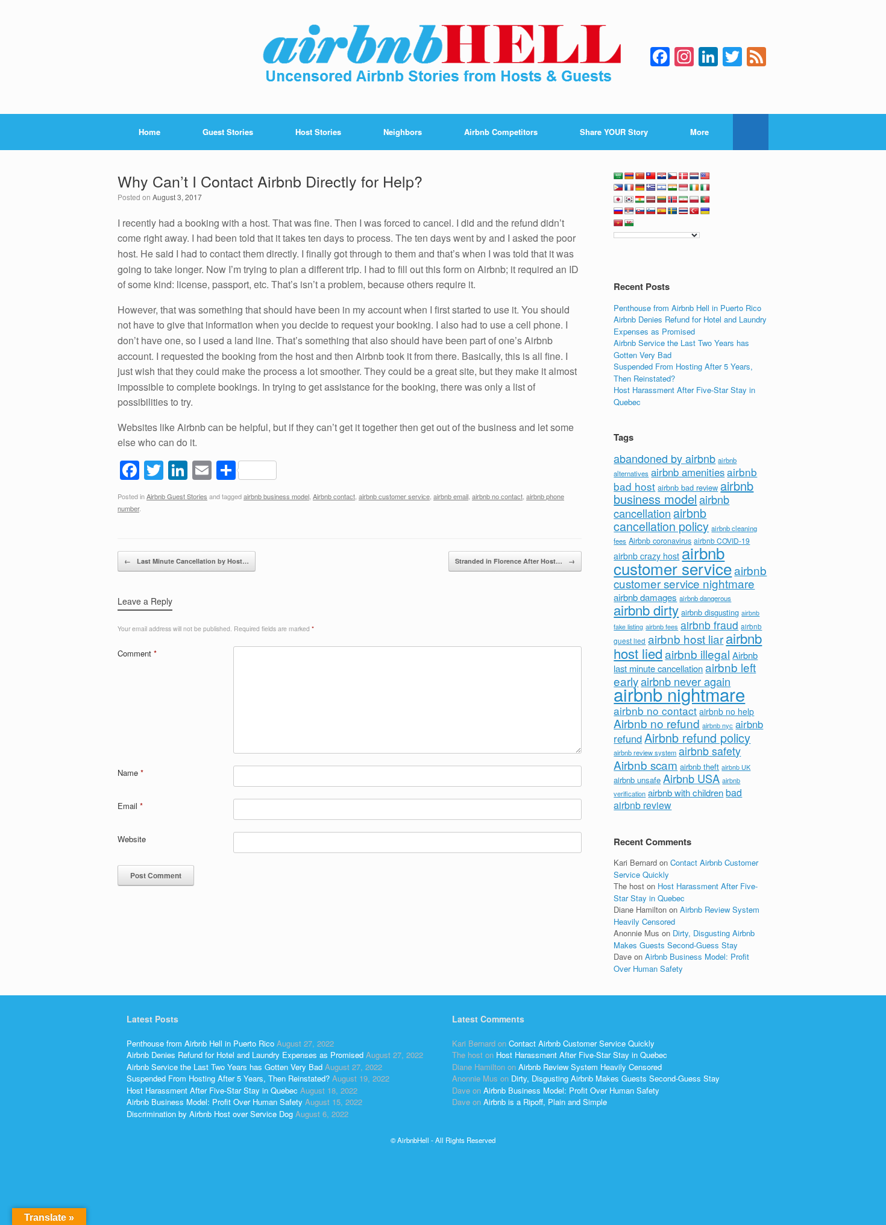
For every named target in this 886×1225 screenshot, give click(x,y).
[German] (640, 187)
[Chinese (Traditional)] (651, 176)
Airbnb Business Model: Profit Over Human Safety (681, 962)
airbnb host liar (685, 639)
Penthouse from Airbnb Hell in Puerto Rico (687, 307)
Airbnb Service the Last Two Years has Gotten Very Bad (224, 1066)
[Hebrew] (662, 187)
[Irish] (694, 187)
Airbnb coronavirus (660, 540)
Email (130, 805)
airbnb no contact (497, 496)
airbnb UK (735, 767)
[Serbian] (629, 211)
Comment (137, 653)
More (699, 131)
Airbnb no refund (657, 723)
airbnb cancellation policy (661, 519)
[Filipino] (618, 187)
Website (132, 839)
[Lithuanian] (662, 199)
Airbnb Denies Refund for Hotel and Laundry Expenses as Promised (690, 325)
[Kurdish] (640, 199)
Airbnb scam (645, 765)
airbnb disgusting (710, 612)
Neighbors (402, 131)
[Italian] (705, 187)
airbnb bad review (688, 487)
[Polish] (694, 199)
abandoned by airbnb (664, 458)
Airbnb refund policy (697, 737)
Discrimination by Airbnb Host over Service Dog (210, 1114)
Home (149, 131)
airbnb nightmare (679, 694)
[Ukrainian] (705, 211)
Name (130, 772)
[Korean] (629, 199)
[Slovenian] (651, 211)
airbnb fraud (709, 624)
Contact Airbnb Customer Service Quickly (582, 1043)
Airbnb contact (334, 496)
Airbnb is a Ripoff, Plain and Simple (545, 1101)
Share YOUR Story (614, 131)
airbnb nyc (717, 725)
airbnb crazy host (646, 556)
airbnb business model (276, 496)
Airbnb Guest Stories (176, 496)
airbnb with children (685, 792)
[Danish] (683, 176)
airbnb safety (710, 750)
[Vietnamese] (618, 223)
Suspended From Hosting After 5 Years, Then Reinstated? (228, 1078)
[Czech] (672, 176)
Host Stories (318, 131)
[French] (629, 187)
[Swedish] (672, 211)
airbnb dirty (646, 609)
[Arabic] (618, 176)
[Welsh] (629, 223)
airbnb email (450, 496)
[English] (705, 176)
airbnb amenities (687, 472)
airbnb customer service (394, 496)
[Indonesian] (683, 187)
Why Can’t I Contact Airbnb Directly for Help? (270, 181)
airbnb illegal (697, 654)
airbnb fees (662, 626)
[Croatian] (662, 176)
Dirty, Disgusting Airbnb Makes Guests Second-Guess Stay (684, 939)
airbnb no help (726, 711)
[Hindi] (672, 187)
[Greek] (651, 187)
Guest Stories (228, 131)
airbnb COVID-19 (722, 540)
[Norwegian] (672, 199)
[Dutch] (694, 176)
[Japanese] (618, 199)
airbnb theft (699, 766)
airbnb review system (645, 752)
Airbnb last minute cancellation (686, 662)
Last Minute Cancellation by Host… (186, 560)
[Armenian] (629, 176)
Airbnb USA (691, 778)
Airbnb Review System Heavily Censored (590, 1066)
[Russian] (618, 211)
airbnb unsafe (637, 780)
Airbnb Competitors (501, 131)
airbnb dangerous (705, 598)
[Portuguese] (705, 199)
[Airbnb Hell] (443, 57)
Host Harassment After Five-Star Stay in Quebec (212, 1090)
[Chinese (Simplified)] (640, 176)
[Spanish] (662, 211)
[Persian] (683, 199)
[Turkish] (694, 211)
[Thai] (683, 211)
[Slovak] (640, 211)
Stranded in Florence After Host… (515, 560)
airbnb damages (645, 597)
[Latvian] (651, 199)
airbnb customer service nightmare (690, 577)
